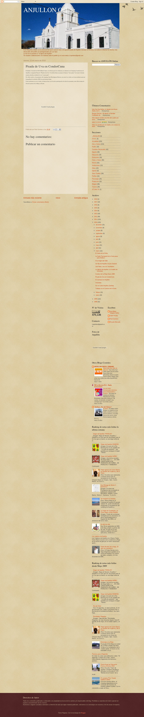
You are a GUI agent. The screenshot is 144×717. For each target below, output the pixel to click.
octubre (98, 230)
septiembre (99, 233)
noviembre (99, 227)
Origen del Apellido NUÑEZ (109, 456)
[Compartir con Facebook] (60, 129)
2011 (96, 219)
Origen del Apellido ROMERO (110, 444)
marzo (98, 251)
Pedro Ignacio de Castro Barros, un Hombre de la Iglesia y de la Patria (110, 471)
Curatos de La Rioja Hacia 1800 (105, 274)
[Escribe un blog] (56, 129)
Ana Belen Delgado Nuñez (114, 312)
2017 (96, 202)
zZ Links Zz (95, 189)
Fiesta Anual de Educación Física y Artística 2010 (109, 665)
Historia (94, 163)
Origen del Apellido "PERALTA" (102, 434)
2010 (96, 222)
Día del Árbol (97, 606)
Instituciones (96, 165)
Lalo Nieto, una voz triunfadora (104, 266)
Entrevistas (95, 157)
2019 (96, 199)
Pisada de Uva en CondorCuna (104, 277)
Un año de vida (105, 524)
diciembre (99, 225)
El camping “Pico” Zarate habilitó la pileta (108, 678)
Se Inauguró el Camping (108, 498)
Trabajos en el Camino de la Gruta (105, 288)
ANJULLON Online (49, 9)
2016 (96, 205)
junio (97, 242)
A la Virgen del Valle (101, 261)
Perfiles (94, 176)
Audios (94, 146)
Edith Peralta (114, 315)
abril (97, 248)
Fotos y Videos (96, 160)
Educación (95, 155)
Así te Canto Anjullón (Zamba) (104, 285)
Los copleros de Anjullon (99, 536)
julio (97, 239)
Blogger (83, 713)
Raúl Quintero (114, 319)
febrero (98, 292)
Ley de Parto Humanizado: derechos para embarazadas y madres (110, 391)
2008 (96, 302)
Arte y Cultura (96, 144)
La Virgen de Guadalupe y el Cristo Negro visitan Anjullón (109, 511)
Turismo (94, 187)
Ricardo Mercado (115, 322)
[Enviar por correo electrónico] (54, 129)
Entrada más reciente (33, 198)
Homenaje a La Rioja (107, 642)
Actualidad (95, 141)
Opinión (94, 171)
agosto (98, 236)
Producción (95, 181)
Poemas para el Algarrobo (100, 654)
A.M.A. (94, 138)
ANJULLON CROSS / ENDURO (104, 366)
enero (98, 295)
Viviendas (98, 283)
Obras (94, 168)
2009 (96, 299)
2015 (96, 208)
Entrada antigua (81, 198)
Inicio (58, 198)
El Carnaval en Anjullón (102, 280)
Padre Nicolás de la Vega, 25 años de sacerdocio (109, 547)
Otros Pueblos (96, 173)
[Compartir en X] (58, 129)
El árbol (105, 408)
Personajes (95, 179)
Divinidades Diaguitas (99, 616)
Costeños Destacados (99, 149)
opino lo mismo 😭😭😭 (99, 122)
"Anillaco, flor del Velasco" (103, 407)
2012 (96, 216)
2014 (96, 210)
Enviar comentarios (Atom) (40, 202)
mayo (98, 245)
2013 (96, 213)
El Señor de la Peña (101, 253)
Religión (94, 184)
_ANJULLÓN (96, 136)
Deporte (94, 152)
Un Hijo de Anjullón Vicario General (106, 263)
